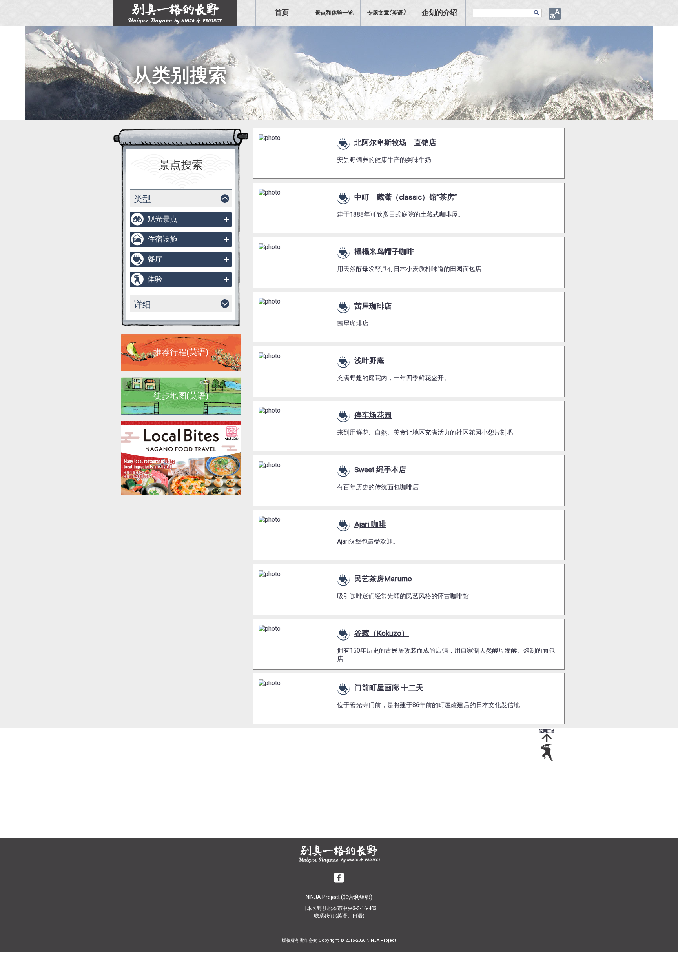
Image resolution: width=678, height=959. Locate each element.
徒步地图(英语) (180, 395)
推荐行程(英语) (180, 352)
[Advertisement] (333, 783)
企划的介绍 (439, 13)
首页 (282, 13)
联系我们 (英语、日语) (339, 916)
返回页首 (547, 731)
